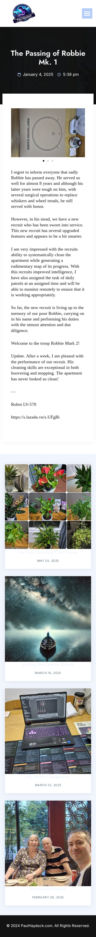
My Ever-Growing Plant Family (48, 552)
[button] (87, 13)
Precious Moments (48, 889)
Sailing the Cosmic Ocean (48, 664)
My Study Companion (48, 776)
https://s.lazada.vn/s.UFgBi (35, 417)
